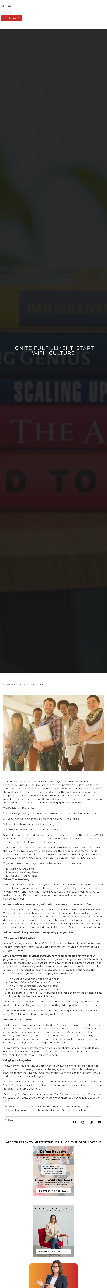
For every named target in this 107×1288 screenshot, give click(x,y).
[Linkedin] (91, 1122)
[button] (6, 13)
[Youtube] (99, 1122)
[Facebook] (74, 1122)
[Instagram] (83, 1122)
